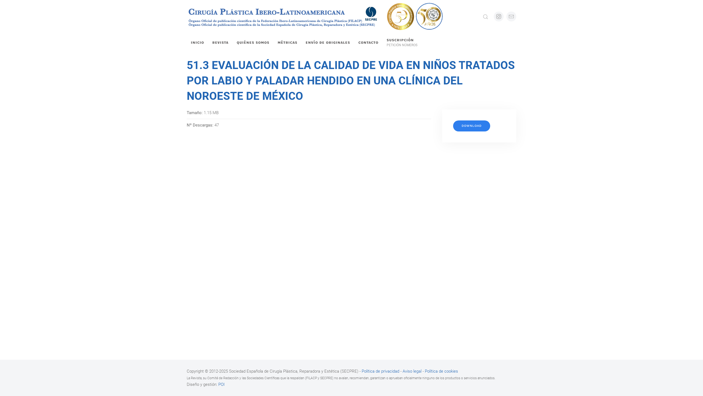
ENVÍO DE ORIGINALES (328, 42)
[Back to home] (315, 16)
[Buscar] (485, 16)
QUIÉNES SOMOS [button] (253, 42)
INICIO (197, 42)
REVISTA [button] (220, 42)
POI (221, 384)
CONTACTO (368, 42)
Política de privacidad (381, 371)
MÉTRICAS (287, 42)
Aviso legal (412, 371)
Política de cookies (441, 371)
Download (472, 126)
